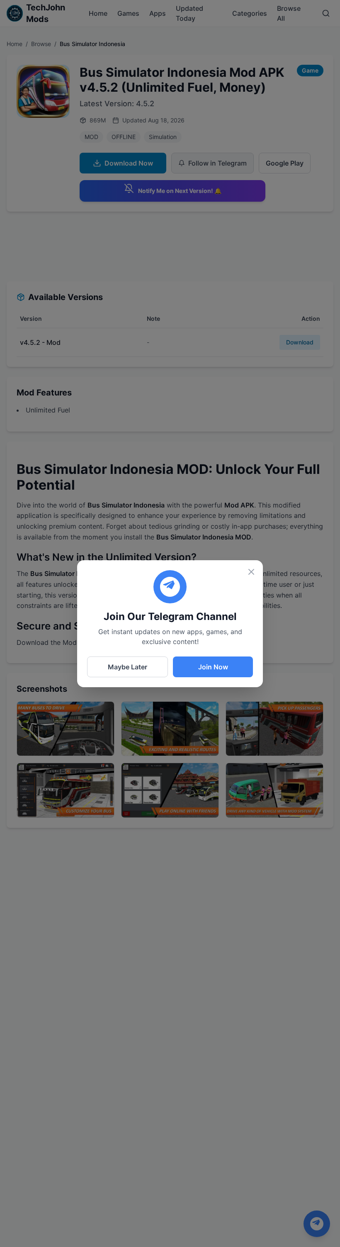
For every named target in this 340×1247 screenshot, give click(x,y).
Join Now (213, 667)
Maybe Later (127, 667)
